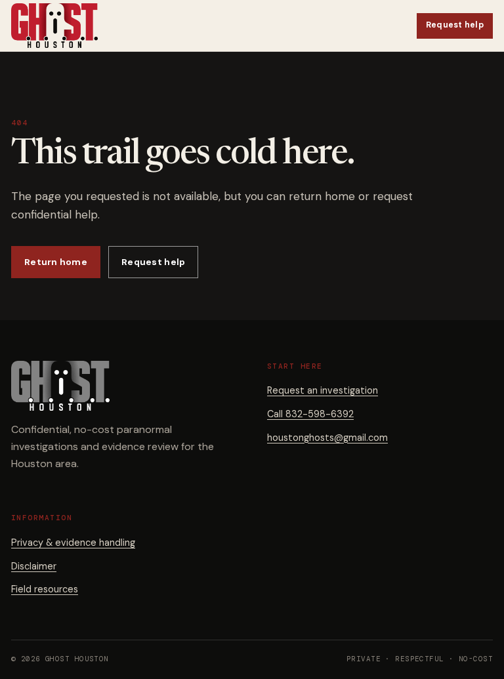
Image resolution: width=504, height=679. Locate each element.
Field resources (44, 589)
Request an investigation (322, 390)
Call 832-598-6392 (310, 414)
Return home (55, 262)
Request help (455, 25)
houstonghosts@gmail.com (327, 437)
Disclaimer (33, 566)
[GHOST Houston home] (54, 25)
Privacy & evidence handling (73, 542)
